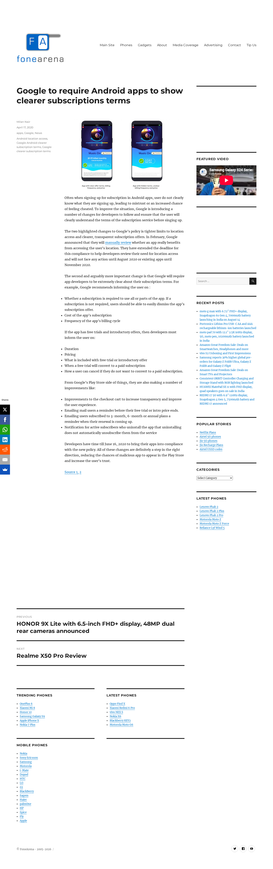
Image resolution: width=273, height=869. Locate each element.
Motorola (26, 766)
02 (21, 787)
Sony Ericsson (29, 757)
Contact (234, 45)
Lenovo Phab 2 (209, 507)
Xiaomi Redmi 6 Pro (122, 708)
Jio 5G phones (208, 441)
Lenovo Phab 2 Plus (212, 511)
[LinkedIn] (5, 440)
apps (20, 133)
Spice (23, 812)
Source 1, (72, 472)
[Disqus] (100, 553)
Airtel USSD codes (211, 449)
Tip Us (251, 45)
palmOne (25, 804)
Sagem (24, 795)
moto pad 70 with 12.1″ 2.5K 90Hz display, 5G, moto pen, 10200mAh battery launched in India (227, 336)
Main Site (107, 45)
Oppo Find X (117, 703)
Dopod (24, 774)
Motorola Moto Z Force (214, 523)
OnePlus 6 (26, 703)
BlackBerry (27, 791)
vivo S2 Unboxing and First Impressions (225, 353)
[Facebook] (5, 420)
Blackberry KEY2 (120, 720)
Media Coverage (185, 45)
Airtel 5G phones (210, 436)
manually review (118, 242)
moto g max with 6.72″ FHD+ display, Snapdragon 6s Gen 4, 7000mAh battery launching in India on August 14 (225, 315)
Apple (23, 820)
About (162, 45)
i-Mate (24, 770)
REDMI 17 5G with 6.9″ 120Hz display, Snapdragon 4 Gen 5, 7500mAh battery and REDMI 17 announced (227, 399)
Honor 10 (26, 712)
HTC (22, 778)
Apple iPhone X (29, 720)
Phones (126, 45)
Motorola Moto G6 (121, 724)
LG (21, 783)
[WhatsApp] (5, 430)
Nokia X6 (115, 716)
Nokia (23, 753)
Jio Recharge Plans (211, 445)
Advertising (213, 45)
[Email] (5, 460)
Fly (22, 816)
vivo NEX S (116, 712)
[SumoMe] (5, 470)
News (38, 133)
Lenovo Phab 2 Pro (211, 515)
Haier (23, 799)
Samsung (26, 762)
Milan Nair (23, 121)
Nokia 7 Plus (27, 724)
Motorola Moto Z (210, 519)
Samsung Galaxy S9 (32, 716)
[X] (5, 410)
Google (29, 133)
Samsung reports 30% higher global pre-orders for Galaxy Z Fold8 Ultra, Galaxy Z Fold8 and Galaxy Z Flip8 (226, 362)
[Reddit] (5, 450)
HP (22, 808)
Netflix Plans (208, 432)
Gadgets (144, 45)
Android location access (32, 138)
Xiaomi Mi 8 (27, 708)
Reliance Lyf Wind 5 (212, 528)
